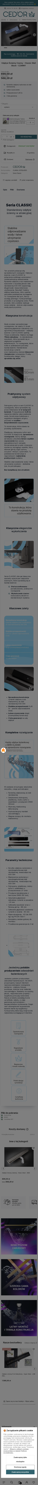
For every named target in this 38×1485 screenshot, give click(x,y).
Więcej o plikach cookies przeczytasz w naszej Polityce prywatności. (16, 1451)
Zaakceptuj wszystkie (20, 1472)
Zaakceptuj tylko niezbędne (20, 1459)
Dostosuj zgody (20, 1467)
